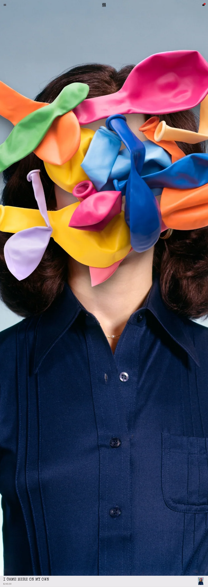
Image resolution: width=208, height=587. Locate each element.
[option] (201, 581)
